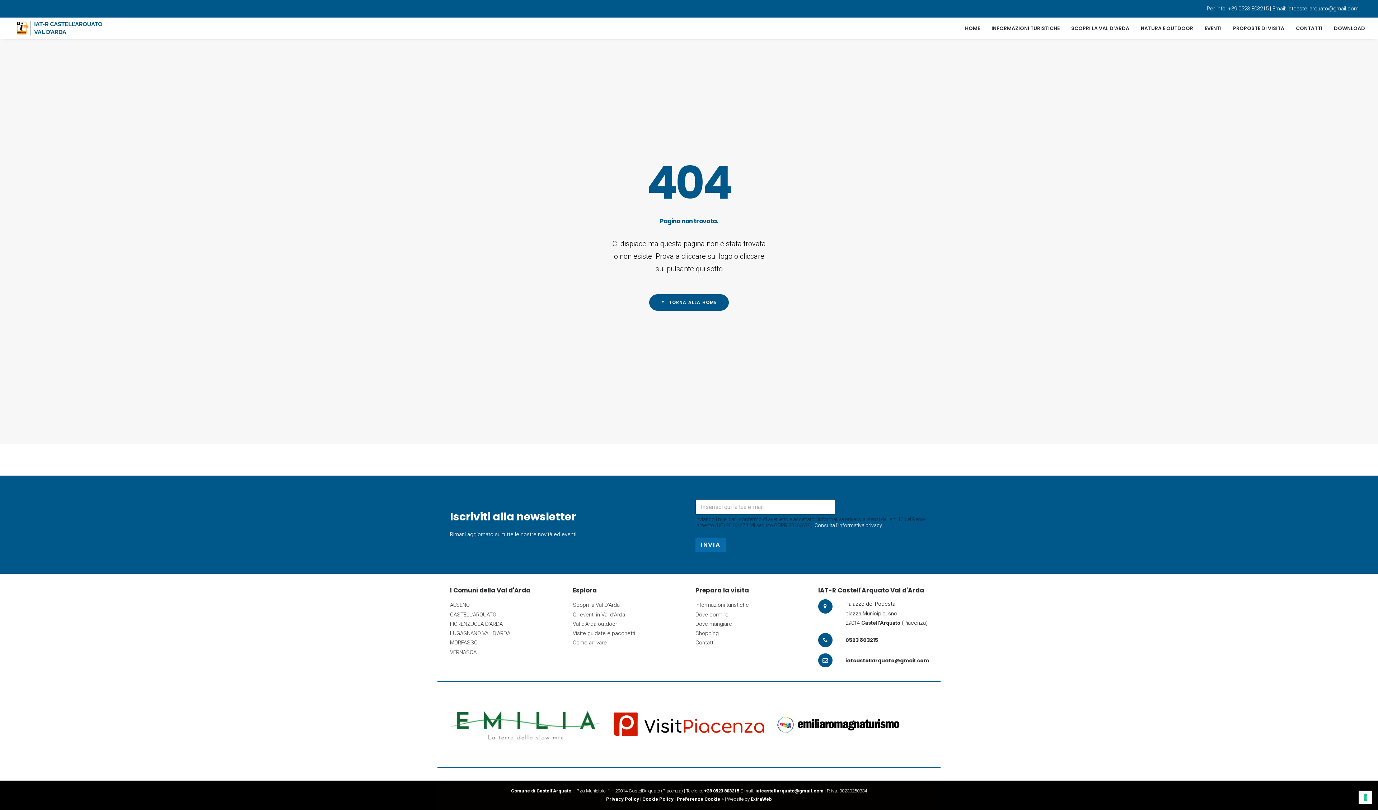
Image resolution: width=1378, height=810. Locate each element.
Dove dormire (711, 614)
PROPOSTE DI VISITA (1258, 28)
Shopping (707, 633)
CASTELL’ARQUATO (473, 614)
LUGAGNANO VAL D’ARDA (480, 633)
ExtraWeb (761, 799)
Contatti (704, 642)
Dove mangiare (713, 624)
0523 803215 (861, 640)
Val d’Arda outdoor (595, 624)
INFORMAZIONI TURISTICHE (1026, 28)
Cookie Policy (658, 799)
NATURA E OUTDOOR (1167, 28)
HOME (972, 28)
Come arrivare (590, 642)
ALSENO (460, 605)
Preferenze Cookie (698, 799)
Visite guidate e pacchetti (604, 633)
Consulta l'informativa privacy (848, 525)
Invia (711, 544)
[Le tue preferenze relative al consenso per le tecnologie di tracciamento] (1365, 797)
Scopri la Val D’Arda (596, 605)
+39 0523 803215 (1248, 8)
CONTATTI (1309, 28)
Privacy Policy (622, 799)
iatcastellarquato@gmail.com (1323, 8)
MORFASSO (464, 642)
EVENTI (1213, 28)
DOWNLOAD (1349, 28)
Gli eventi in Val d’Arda (599, 614)
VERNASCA (463, 652)
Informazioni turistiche (722, 605)
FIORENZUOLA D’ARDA (476, 624)
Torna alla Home (693, 302)
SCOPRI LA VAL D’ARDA (1100, 28)
